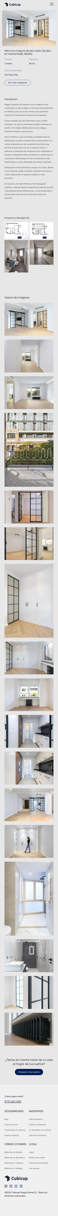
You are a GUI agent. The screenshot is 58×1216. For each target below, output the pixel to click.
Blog (6, 1119)
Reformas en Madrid (13, 1152)
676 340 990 (13, 1101)
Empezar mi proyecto (29, 1072)
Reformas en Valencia (14, 1163)
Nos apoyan (34, 1168)
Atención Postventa (37, 1135)
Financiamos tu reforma (15, 1130)
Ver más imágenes (17, 83)
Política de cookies (37, 1158)
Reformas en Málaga (13, 1168)
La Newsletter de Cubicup (40, 1130)
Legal (31, 1152)
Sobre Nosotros (36, 1119)
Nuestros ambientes (37, 1125)
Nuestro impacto (12, 1135)
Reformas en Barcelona (15, 1158)
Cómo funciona (11, 1125)
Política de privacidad (38, 1163)
